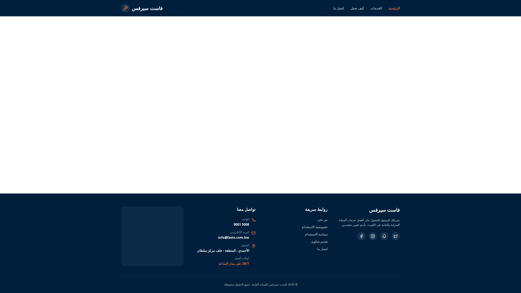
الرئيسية (394, 8)
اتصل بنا (338, 8)
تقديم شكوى (319, 241)
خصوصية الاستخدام (315, 227)
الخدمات (376, 8)
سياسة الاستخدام (316, 234)
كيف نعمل (357, 8)
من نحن (322, 219)
